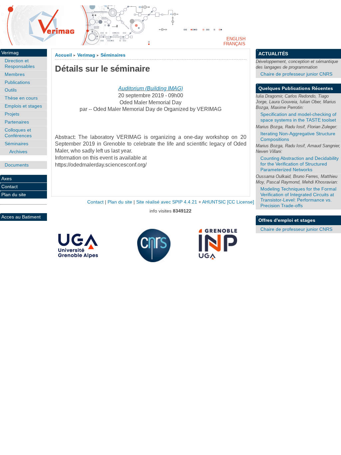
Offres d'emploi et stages (286, 220)
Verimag (86, 55)
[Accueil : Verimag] (170, 25)
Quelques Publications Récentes (295, 88)
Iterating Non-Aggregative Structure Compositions (297, 136)
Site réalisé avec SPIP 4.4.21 (166, 202)
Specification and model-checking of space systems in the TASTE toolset (298, 117)
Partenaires (17, 122)
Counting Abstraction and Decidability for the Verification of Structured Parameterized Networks (299, 164)
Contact (9, 186)
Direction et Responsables (20, 63)
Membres (15, 74)
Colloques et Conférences (18, 132)
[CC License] (240, 202)
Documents (17, 165)
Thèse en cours (21, 98)
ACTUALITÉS (273, 53)
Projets (12, 114)
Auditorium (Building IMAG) (150, 88)
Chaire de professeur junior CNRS (296, 74)
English (235, 38)
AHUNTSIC (214, 202)
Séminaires (113, 55)
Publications (17, 82)
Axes (6, 178)
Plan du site (13, 194)
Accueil (63, 55)
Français (234, 43)
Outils (11, 90)
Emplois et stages (23, 106)
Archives (18, 151)
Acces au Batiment (21, 217)
